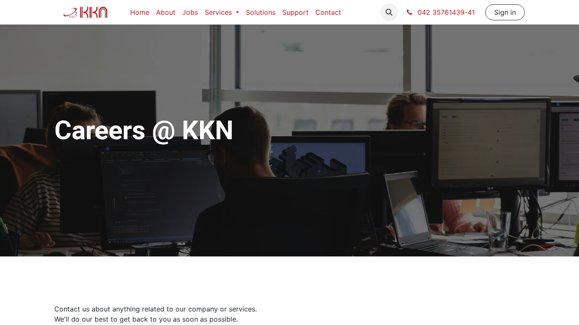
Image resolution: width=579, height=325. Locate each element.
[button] (389, 12)
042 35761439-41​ (446, 12)
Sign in (505, 12)
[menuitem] (140, 12)
